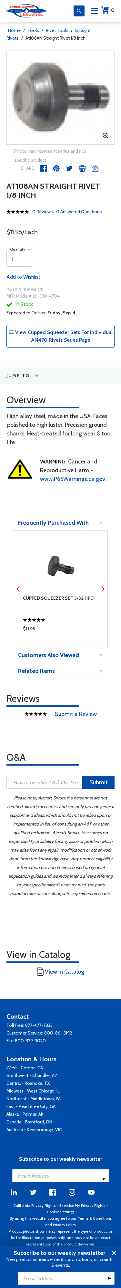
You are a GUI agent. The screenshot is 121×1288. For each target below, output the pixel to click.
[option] (60, 97)
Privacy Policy (64, 1224)
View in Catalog (64, 971)
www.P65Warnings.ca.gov (72, 479)
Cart (113, 10)
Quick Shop (60, 630)
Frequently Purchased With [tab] (53, 522)
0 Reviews (42, 211)
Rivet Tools (57, 30)
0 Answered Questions (79, 211)
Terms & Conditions (94, 1218)
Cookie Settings (60, 1211)
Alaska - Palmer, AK (25, 1114)
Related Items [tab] (36, 670)
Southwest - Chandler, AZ (31, 1075)
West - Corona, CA (24, 1068)
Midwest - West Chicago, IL (33, 1091)
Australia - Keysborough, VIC (34, 1129)
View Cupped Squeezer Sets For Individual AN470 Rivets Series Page (63, 336)
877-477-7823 (39, 1025)
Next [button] (102, 589)
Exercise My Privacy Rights (82, 1205)
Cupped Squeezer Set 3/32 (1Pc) (59, 598)
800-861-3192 (58, 1033)
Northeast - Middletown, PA (33, 1099)
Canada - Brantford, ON (29, 1122)
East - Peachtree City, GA (30, 1106)
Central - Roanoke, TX (28, 1083)
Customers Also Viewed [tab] (48, 655)
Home (14, 30)
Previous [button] (18, 589)
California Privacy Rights (34, 1205)
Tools (33, 30)
